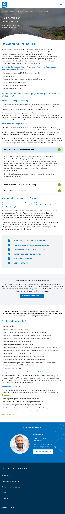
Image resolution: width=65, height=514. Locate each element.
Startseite (11, 11)
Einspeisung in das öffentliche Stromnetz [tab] (19, 149)
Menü (61, 4)
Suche (55, 4)
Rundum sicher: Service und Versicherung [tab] (20, 184)
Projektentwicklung (29, 11)
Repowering (6, 395)
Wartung (13, 380)
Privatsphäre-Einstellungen (11, 481)
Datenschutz (6, 475)
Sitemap (4, 492)
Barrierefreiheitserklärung (11, 487)
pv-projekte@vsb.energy (48, 446)
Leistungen (19, 11)
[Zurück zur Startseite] (4, 6)
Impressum (5, 498)
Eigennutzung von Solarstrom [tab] (15, 190)
